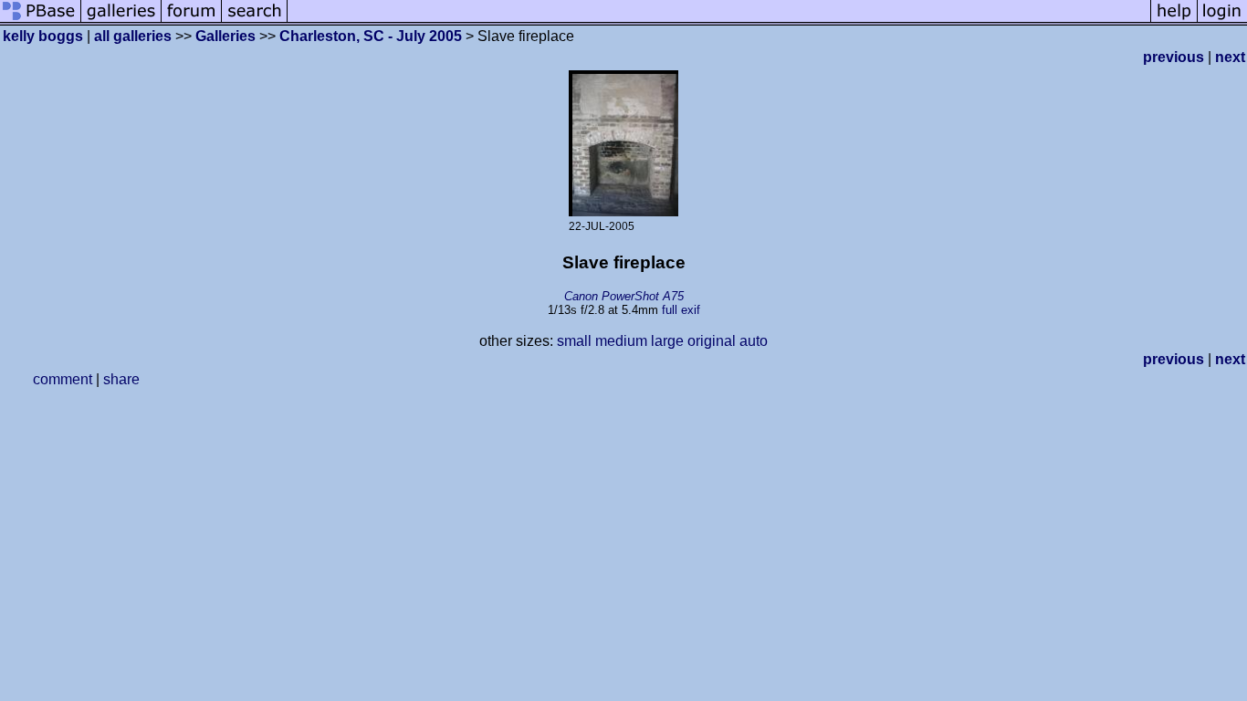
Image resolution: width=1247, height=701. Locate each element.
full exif (681, 310)
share (121, 379)
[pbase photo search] (255, 20)
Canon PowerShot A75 (624, 296)
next (1230, 57)
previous (1173, 57)
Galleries (225, 36)
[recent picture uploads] (121, 20)
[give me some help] (1174, 20)
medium (621, 341)
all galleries (133, 36)
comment (62, 379)
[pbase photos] (40, 20)
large (667, 341)
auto (753, 341)
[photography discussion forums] (192, 20)
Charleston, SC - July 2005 (370, 36)
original (711, 341)
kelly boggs (43, 36)
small (574, 341)
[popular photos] (719, 20)
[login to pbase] (1222, 20)
